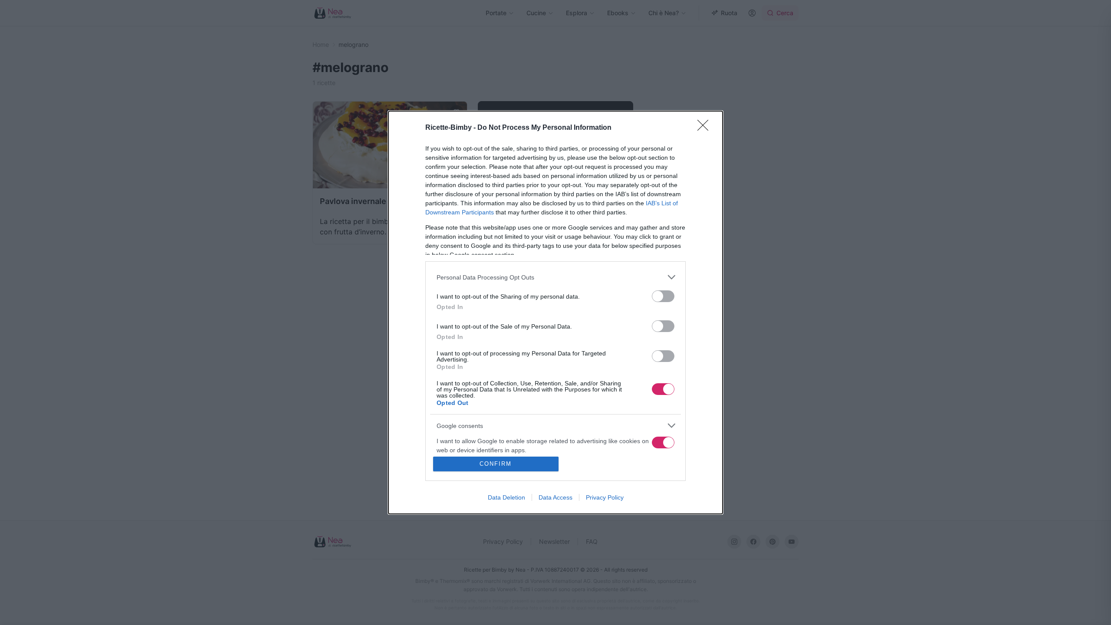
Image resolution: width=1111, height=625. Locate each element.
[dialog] (555, 312)
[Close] (705, 128)
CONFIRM (496, 464)
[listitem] (555, 277)
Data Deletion (506, 497)
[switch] (663, 296)
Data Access (555, 497)
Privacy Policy (605, 497)
